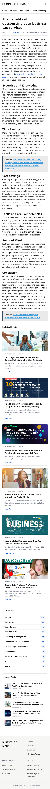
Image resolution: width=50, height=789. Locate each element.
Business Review (33, 765)
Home (4, 11)
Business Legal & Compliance (16, 647)
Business (13, 11)
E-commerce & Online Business (17, 642)
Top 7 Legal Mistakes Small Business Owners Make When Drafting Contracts (23, 358)
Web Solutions (10, 627)
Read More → (9, 372)
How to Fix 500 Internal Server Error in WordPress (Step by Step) (27, 685)
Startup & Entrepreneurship (16, 656)
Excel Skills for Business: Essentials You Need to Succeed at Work (23, 542)
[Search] (45, 4)
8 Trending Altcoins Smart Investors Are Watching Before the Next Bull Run (23, 451)
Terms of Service (8, 769)
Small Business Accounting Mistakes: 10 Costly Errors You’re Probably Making (23, 405)
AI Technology (10, 651)
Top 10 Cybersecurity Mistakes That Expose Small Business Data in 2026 (26, 712)
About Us (30, 746)
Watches (8, 661)
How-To (7, 666)
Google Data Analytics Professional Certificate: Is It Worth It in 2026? (21, 586)
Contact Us (31, 750)
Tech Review (24, 11)
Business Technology (34, 769)
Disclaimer (6, 773)
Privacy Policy (7, 765)
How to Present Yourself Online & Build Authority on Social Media (23, 495)
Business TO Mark (15, 4)
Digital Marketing (39, 11)
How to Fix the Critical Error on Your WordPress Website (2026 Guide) (26, 694)
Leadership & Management (15, 637)
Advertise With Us (33, 754)
